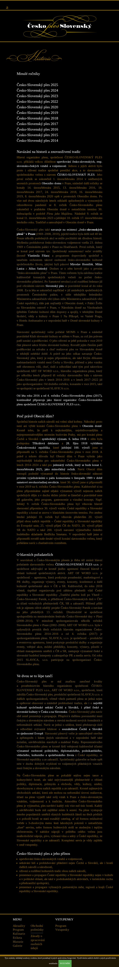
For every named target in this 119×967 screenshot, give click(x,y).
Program (18, 929)
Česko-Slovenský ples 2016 (37, 129)
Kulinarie (19, 933)
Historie (18, 941)
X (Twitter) (96, 934)
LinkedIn (96, 941)
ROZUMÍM (65, 963)
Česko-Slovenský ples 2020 (37, 107)
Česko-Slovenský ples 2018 (37, 118)
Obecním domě (91, 426)
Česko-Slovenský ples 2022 (37, 102)
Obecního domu (51, 183)
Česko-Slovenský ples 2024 (37, 90)
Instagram (89, 934)
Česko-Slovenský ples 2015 (37, 135)
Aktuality (19, 925)
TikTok (89, 941)
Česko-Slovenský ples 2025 (37, 85)
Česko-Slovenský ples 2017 (37, 124)
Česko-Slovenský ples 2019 (37, 113)
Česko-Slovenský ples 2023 (37, 96)
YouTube (96, 927)
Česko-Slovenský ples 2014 (37, 140)
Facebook (89, 927)
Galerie (17, 945)
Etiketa (17, 937)
